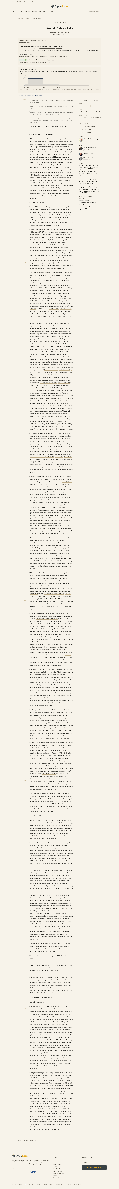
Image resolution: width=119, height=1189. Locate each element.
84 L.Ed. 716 (58, 1103)
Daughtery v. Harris (42, 619)
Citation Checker (58, 1178)
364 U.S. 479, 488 (62, 753)
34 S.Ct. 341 (59, 457)
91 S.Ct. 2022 (34, 385)
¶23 (29, 820)
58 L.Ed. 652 (68, 457)
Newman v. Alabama (59, 306)
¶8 (29, 202)
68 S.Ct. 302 (68, 1098)
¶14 (29, 476)
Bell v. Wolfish (79, 71)
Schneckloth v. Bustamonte (48, 56)
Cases (14, 11)
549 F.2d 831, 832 (60, 341)
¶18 (29, 669)
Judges (34, 11)
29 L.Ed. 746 (45, 372)
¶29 (29, 965)
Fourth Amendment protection (87, 202)
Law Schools (56, 1169)
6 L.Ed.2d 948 (66, 1114)
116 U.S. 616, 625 (64, 370)
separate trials (61, 167)
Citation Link (89, 111)
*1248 (24, 1008)
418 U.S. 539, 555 (66, 990)
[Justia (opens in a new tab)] (33, 1172)
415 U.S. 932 (47, 316)
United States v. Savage (42, 314)
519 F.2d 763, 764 (65, 309)
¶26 (29, 895)
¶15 (29, 537)
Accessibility (29, 1184)
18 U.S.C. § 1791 (28, 54)
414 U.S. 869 (43, 352)
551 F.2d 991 (44, 510)
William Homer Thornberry (90, 158)
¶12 (29, 323)
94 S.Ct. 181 (52, 352)
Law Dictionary (57, 1162)
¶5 (29, 126)
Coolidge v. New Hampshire (48, 383)
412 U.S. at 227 (65, 1093)
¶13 (29, 433)
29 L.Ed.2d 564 (45, 385)
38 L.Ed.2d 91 (58, 346)
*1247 (24, 780)
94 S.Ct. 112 (49, 346)
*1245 (24, 438)
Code (20, 11)
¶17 (29, 613)
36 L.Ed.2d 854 (43, 1085)
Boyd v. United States (51, 370)
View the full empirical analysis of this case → (30, 95)
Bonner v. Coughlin (46, 311)
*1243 (24, 99)
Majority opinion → (88, 150)
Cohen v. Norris (47, 525)
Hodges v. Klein (63, 624)
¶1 (29, 100)
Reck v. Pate (38, 1114)
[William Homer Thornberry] (81, 159)
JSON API (84, 1162)
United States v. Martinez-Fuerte (54, 594)
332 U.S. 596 (59, 1098)
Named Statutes (58, 1171)
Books (53, 11)
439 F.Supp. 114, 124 (42, 561)
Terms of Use (68, 1184)
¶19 (29, 709)
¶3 (29, 111)
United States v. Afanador (44, 606)
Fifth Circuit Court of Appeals (60, 32)
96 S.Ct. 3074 (41, 596)
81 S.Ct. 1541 (56, 1114)
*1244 (24, 262)
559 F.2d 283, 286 (50, 558)
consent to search (47, 1080)
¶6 (29, 134)
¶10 (29, 229)
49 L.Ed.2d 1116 (52, 596)
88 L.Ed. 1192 (60, 1109)
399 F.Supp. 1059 (65, 626)
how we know (51, 60)
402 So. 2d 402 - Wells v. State (47, 48)
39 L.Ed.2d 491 (67, 316)
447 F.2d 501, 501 (62, 908)
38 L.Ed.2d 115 (62, 352)
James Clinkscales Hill (89, 147)
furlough (81, 204)
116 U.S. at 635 (40, 388)
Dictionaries (44, 11)
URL (81, 111)
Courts (27, 11)
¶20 (29, 742)
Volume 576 (28, 18)
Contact (38, 1184)
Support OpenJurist (94, 1167)
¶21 (29, 793)
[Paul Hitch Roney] (81, 154)
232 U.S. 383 (49, 457)
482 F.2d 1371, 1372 (57, 314)
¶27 (29, 943)
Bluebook (98, 111)
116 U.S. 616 (54, 459)
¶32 (29, 1001)
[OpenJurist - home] (59, 6)
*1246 (24, 600)
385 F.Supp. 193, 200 (49, 774)
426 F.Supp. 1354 (58, 629)
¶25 (29, 870)
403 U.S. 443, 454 (64, 383)
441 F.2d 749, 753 (42, 484)
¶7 (29, 138)
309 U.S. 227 (40, 1103)
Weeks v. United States (37, 457)
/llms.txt (84, 1160)
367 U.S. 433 (47, 1114)
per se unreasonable (65, 616)
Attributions (59, 1184)
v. (41, 344)
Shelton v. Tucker (50, 753)
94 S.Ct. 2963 (52, 288)
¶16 (29, 572)
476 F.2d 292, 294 (54, 344)
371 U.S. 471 (55, 804)
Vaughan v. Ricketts (52, 51)
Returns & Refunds (48, 1184)
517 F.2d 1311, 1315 (60, 311)
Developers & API (87, 1157)
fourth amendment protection (39, 331)
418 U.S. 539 (42, 288)
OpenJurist (20, 18)
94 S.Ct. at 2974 (43, 301)
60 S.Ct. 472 (49, 1103)
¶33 (29, 1006)
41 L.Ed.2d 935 (62, 288)
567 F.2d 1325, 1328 (59, 606)
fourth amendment (61, 354)
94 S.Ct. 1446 (57, 316)
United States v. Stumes (46, 341)
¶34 (29, 1072)
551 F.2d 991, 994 (46, 599)
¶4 (29, 117)
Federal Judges (57, 1164)
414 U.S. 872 (39, 346)
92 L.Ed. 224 (34, 1101)
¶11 (29, 272)
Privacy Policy (78, 1184)
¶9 (29, 206)
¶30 (29, 977)
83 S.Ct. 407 (64, 804)
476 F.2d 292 (53, 619)
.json (27, 1140)
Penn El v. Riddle (53, 626)
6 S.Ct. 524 (49, 388)
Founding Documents (59, 1173)
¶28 (29, 955)
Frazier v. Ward (47, 629)
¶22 (29, 815)
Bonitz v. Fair (59, 48)
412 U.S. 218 (66, 1083)
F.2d (34, 18)
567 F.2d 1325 (41, 507)
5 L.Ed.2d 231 (41, 755)
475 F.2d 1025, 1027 (55, 349)
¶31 (29, 997)
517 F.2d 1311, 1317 (54, 424)
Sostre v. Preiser (54, 309)
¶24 (29, 842)
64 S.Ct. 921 (51, 1109)
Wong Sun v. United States (32, 56)
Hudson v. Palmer (92, 71)
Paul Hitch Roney (88, 153)
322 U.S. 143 (42, 1109)
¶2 (29, 106)
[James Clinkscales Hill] (81, 148)
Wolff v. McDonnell (61, 56)
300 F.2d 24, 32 (58, 525)
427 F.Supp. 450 (41, 624)
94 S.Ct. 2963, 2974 (36, 993)
